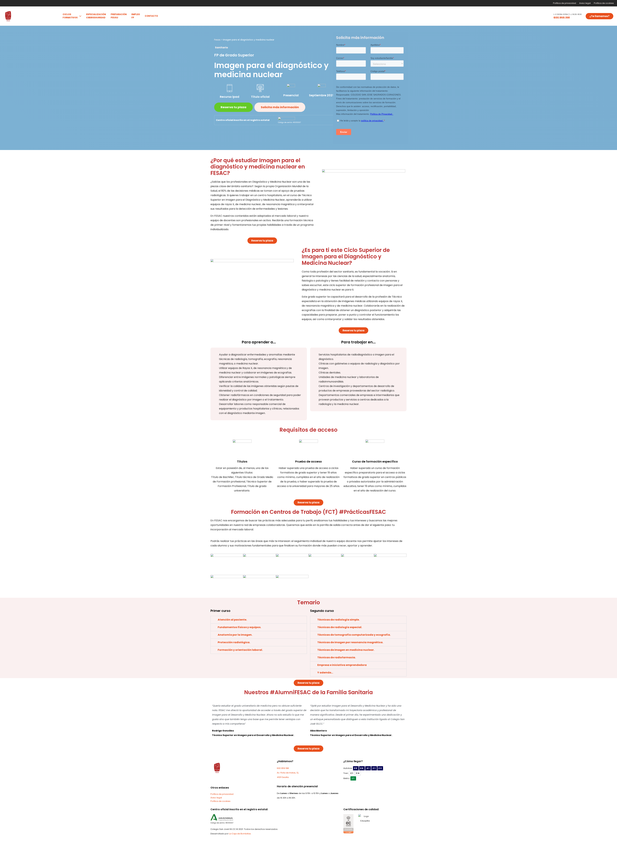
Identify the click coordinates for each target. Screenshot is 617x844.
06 (362, 768)
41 (368, 768)
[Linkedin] (223, 781)
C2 (380, 768)
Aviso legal (585, 3)
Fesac (217, 39)
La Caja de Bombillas (240, 833)
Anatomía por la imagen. (235, 635)
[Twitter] (218, 781)
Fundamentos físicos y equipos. (239, 627)
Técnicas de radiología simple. (338, 620)
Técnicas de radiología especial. (339, 627)
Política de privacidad (564, 3)
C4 (358, 773)
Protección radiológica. (234, 642)
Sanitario (221, 47)
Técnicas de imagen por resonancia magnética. (350, 642)
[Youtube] (234, 781)
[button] (539, 16)
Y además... (325, 672)
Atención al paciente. (232, 620)
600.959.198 (562, 17)
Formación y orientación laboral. (240, 650)
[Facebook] (212, 781)
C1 (374, 768)
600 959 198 (283, 768)
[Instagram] (229, 781)
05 (356, 768)
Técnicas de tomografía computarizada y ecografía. (354, 635)
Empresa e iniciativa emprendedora (342, 665)
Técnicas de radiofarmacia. (336, 657)
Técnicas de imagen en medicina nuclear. (345, 650)
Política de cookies (604, 3)
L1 (353, 778)
